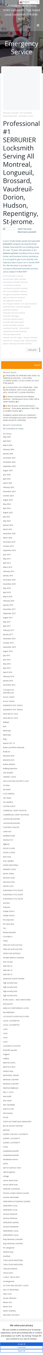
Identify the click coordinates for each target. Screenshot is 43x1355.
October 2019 (8, 546)
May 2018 (7, 588)
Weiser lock (7, 1302)
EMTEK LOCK (8, 886)
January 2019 (8, 575)
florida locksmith (9, 932)
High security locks (10, 983)
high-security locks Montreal (14, 297)
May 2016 (7, 664)
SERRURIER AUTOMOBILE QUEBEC (17, 1201)
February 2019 (8, 571)
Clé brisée (7, 789)
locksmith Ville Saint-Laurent (13, 322)
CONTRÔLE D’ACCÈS (11, 827)
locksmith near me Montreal (14, 313)
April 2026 (7, 441)
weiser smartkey (9, 1311)
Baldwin (6, 722)
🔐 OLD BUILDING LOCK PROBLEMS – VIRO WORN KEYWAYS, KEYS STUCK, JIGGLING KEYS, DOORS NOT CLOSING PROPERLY (20, 389)
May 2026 (7, 437)
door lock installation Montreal (15, 291)
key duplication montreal (12, 300)
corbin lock (7, 831)
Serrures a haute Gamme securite (16, 1193)
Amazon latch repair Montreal (14, 279)
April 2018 (7, 592)
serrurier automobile (11, 1197)
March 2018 (7, 596)
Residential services (10, 1159)
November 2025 (9, 462)
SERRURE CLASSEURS (11, 1189)
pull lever (6, 1130)
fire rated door (8, 924)
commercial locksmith (11, 819)
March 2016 (7, 672)
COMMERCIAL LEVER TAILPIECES (16, 815)
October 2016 (8, 643)
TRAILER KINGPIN (10, 1269)
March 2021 (7, 529)
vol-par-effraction (9, 1298)
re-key (5, 1147)
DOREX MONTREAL (10, 865)
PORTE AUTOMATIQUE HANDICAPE (17, 1121)
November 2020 (9, 533)
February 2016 (8, 676)
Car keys (6, 785)
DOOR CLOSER (9, 848)
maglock (6, 1054)
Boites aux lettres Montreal (13, 747)
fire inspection (8, 920)
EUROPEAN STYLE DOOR (13, 890)
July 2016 (6, 655)
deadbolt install (9, 836)
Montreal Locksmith (11, 113)
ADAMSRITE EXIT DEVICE (13, 705)
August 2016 (8, 651)
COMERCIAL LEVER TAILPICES (15, 810)
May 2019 (7, 559)
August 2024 (8, 500)
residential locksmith (11, 1151)
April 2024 (7, 508)
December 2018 (9, 580)
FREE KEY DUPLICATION (12, 945)
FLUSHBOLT (8, 936)
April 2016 (7, 668)
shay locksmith (31, 340)
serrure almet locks (10, 1180)
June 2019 (7, 554)
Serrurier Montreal (30, 337)
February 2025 (8, 487)
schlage (6, 1176)
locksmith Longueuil (23, 307)
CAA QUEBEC (8, 772)
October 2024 (8, 496)
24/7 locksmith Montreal (13, 276)
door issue (7, 857)
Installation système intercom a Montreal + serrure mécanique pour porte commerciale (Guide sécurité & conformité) (20, 417)
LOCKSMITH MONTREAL (10, 310)
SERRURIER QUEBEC (11, 1222)
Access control (8, 697)
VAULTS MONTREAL (11, 1290)
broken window (9, 764)
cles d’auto (7, 798)
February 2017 (8, 630)
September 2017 (9, 613)
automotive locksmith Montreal (15, 282)
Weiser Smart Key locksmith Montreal (17, 343)
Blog (5, 739)
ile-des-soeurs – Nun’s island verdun (17, 1000)
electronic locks (9, 878)
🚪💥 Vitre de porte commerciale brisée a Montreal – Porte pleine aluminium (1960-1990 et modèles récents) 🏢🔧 (21, 408)
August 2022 (8, 512)
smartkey (6, 1256)
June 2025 (7, 474)
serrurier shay (19, 340)
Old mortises (8, 1113)
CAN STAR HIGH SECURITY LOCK (16, 781)
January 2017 (8, 634)
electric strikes (8, 873)
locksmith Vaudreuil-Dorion (13, 319)
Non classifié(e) (26, 113)
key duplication (8, 1012)
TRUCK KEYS (8, 1273)
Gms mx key (8, 962)
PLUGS (5, 1117)
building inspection (10, 768)
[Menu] (38, 25)
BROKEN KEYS (8, 756)
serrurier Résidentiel (10, 1227)
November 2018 (9, 584)
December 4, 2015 (26, 116)
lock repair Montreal (28, 304)
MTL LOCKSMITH (24, 328)
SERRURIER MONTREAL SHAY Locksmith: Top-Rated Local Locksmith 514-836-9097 (21, 12)
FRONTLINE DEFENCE (11, 953)
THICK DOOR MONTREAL (13, 1260)
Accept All (21, 1344)
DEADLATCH (8, 840)
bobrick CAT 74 (9, 743)
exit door (6, 903)
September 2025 (9, 466)
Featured (6, 907)
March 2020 (7, 538)
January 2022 (8, 525)
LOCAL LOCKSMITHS (11, 1021)
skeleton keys (8, 1252)
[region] (21, 1338)
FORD (5, 941)
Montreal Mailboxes (10, 1088)
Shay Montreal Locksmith (13, 1239)
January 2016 (8, 680)
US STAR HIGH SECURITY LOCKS (15, 1285)
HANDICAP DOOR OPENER (13, 978)
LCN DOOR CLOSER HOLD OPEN (16, 1016)
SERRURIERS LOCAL (11, 1231)
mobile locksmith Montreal (13, 325)
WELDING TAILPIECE (11, 1315)
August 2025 (8, 470)
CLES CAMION (8, 794)
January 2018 (8, 605)
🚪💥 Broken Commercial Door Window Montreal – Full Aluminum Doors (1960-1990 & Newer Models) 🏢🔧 (21, 399)
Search (37, 365)
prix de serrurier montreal (13, 1126)
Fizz (4, 928)
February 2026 (8, 449)
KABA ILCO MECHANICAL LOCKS (16, 1008)
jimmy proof (8, 1004)
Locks (5, 1029)
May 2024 (7, 504)
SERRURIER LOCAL (10, 1205)
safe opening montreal (12, 334)
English (26, 2)
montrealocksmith (10, 116)
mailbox (6, 1058)
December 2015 (9, 685)
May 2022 (7, 521)
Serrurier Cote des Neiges (12, 337)
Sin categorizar (8, 1248)
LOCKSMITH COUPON (11, 1046)
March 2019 (7, 567)
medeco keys (8, 1071)
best (4, 726)
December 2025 (9, 458)
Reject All (21, 1351)
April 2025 (7, 479)
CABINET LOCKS (9, 777)
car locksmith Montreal (12, 285)
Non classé (7, 1100)
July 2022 (6, 517)
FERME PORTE (8, 911)
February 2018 (8, 601)
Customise (21, 1347)
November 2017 (9, 609)
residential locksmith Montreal (14, 331)
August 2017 (8, 617)
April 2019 (7, 563)
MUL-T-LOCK (8, 1092)
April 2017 (7, 626)
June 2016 (7, 659)
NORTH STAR (8, 1109)
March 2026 (7, 445)
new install (7, 1096)
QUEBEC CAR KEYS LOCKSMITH (15, 1134)
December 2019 (9, 542)
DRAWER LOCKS (9, 869)
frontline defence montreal (13, 957)
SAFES (5, 1163)
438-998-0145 (8, 693)
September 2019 (9, 550)
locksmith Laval (8, 307)
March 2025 (7, 483)
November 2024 (9, 491)
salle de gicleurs (9, 1172)
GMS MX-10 (7, 966)
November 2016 (9, 638)
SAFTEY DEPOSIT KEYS (12, 1168)
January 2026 (8, 453)
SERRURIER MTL (7, 340)
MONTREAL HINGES (11, 1075)
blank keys (7, 730)
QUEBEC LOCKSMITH (11, 1138)
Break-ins (6, 751)
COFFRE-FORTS (9, 806)
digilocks (6, 844)
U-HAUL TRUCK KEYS (11, 1277)
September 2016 (9, 647)
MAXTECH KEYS (9, 1063)
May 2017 (7, 622)
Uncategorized (8, 1281)
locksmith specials (10, 1050)
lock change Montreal (11, 304)
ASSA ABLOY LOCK (10, 714)
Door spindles (8, 861)
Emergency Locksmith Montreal (15, 294)
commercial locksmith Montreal (15, 288)
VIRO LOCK (7, 1294)
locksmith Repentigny (11, 316)
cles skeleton (8, 802)
